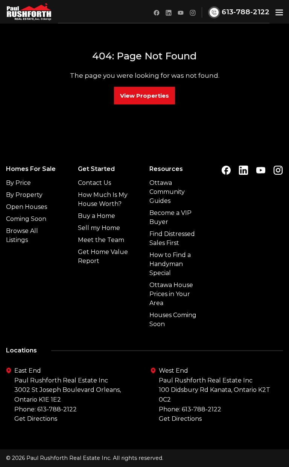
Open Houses (26, 206)
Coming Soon (26, 218)
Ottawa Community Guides (167, 191)
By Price (18, 182)
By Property (24, 194)
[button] (279, 12)
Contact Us (94, 182)
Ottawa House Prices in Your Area (171, 294)
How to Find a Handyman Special (170, 264)
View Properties (144, 95)
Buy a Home (96, 215)
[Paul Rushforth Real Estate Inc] (29, 12)
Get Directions (35, 418)
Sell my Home (99, 227)
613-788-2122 (57, 409)
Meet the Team (101, 239)
